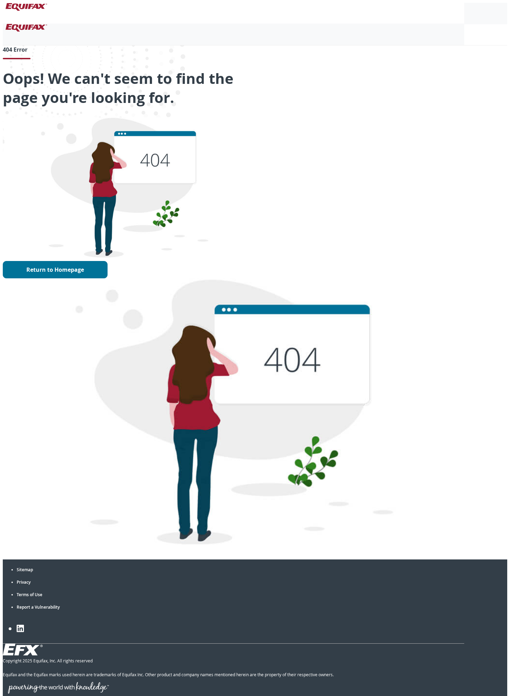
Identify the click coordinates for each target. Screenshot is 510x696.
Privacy (24, 582)
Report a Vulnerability (38, 607)
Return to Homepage (55, 269)
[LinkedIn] (20, 628)
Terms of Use (29, 595)
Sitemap (25, 570)
